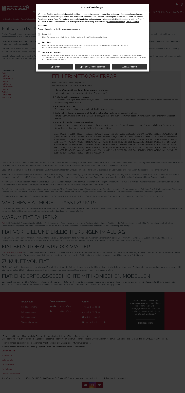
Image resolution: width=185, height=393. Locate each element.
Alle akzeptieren (129, 67)
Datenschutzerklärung (116, 22)
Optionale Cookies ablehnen (92, 67)
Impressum (42, 25)
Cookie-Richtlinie (132, 22)
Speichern (55, 67)
